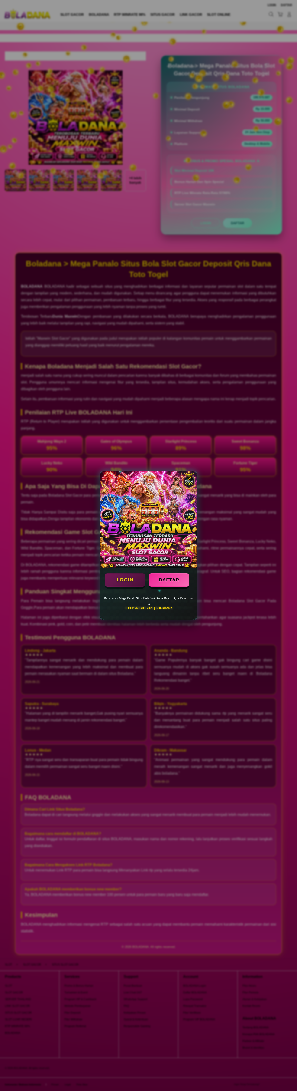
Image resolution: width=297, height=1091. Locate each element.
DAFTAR (169, 579)
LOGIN (125, 579)
